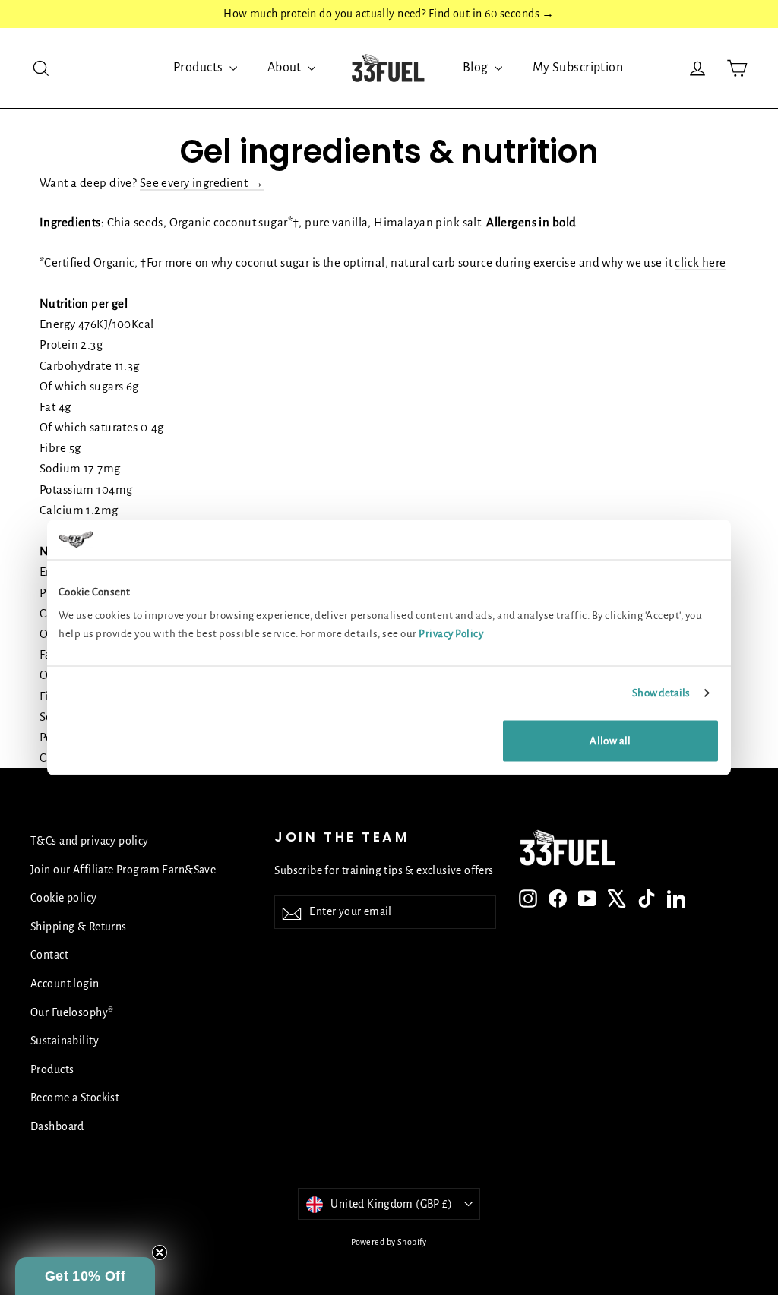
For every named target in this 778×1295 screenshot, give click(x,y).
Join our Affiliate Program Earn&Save (123, 870)
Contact (49, 955)
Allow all (610, 741)
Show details (661, 692)
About (286, 67)
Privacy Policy (451, 634)
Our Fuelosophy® (71, 1012)
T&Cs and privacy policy (89, 841)
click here (700, 262)
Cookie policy (63, 898)
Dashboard (57, 1126)
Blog (477, 67)
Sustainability (64, 1040)
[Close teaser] (159, 1252)
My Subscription (578, 67)
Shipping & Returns (78, 927)
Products (199, 67)
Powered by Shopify (389, 1241)
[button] (85, 1276)
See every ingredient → (202, 182)
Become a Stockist (74, 1097)
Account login (65, 984)
